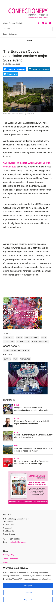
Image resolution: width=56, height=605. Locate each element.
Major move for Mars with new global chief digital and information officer (32, 422)
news (16, 405)
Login (5, 34)
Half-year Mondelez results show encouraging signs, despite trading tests (31, 408)
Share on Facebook (16, 69)
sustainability (23, 342)
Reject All (28, 599)
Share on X (12, 74)
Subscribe (13, 34)
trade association (40, 342)
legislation (9, 342)
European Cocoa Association (16, 350)
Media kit (19, 23)
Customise (28, 592)
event (44, 338)
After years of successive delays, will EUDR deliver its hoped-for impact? (33, 449)
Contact (12, 23)
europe (7, 359)
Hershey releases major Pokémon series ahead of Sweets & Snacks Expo (31, 462)
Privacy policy (8, 555)
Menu (29, 40)
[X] (43, 23)
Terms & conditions (10, 559)
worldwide (25, 359)
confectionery (32, 338)
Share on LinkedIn (40, 69)
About (5, 23)
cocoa (19, 338)
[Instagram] (46, 23)
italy (15, 359)
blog (16, 446)
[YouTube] (50, 23)
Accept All (28, 585)
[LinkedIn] (39, 23)
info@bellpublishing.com (18, 542)
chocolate (9, 338)
